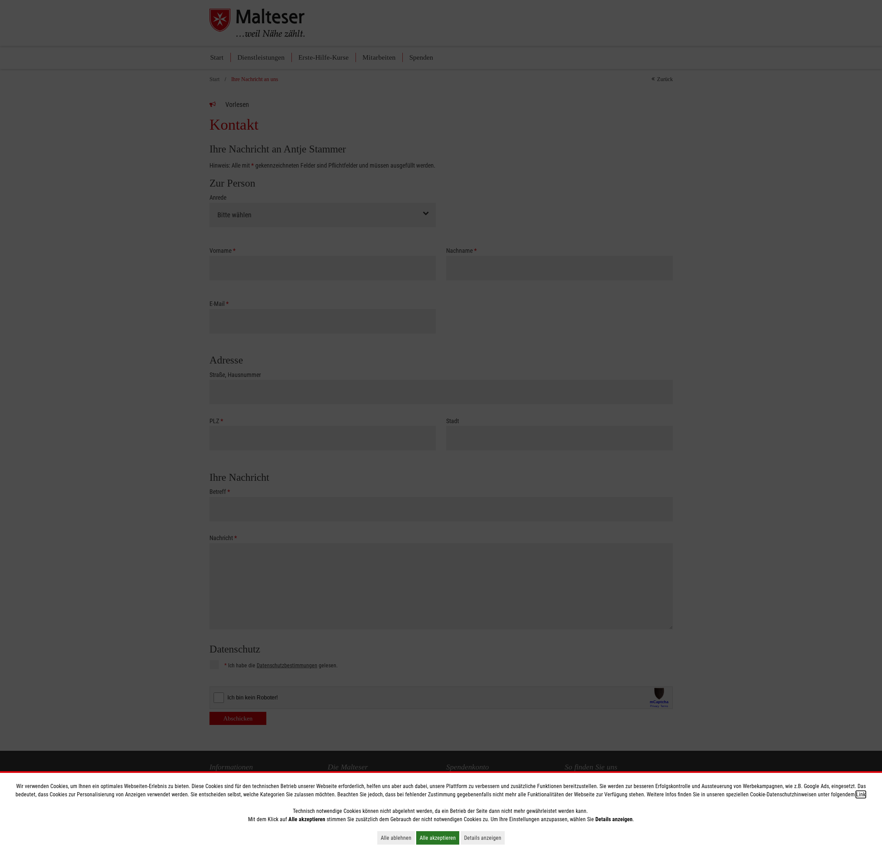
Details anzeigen (484, 837)
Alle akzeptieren (439, 837)
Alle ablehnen (398, 837)
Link (860, 794)
